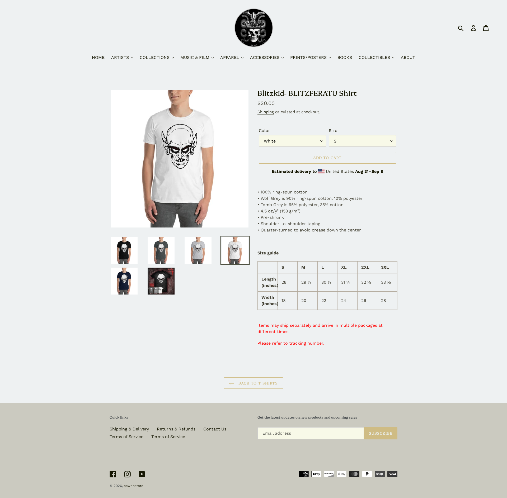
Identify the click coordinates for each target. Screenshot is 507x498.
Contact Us (214, 428)
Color (264, 130)
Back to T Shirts (257, 383)
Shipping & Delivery (129, 428)
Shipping (265, 112)
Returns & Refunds (176, 428)
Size (333, 130)
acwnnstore (133, 486)
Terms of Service (126, 436)
